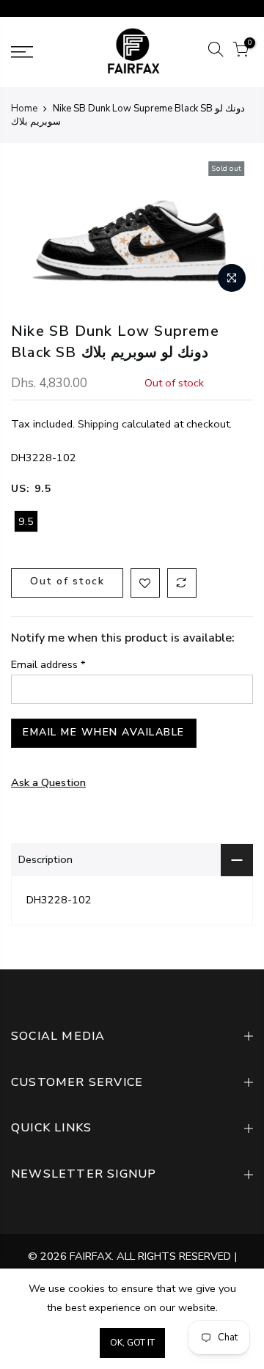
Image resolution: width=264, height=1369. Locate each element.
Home (24, 108)
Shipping (98, 424)
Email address (48, 664)
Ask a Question (48, 782)
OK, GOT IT (132, 1342)
